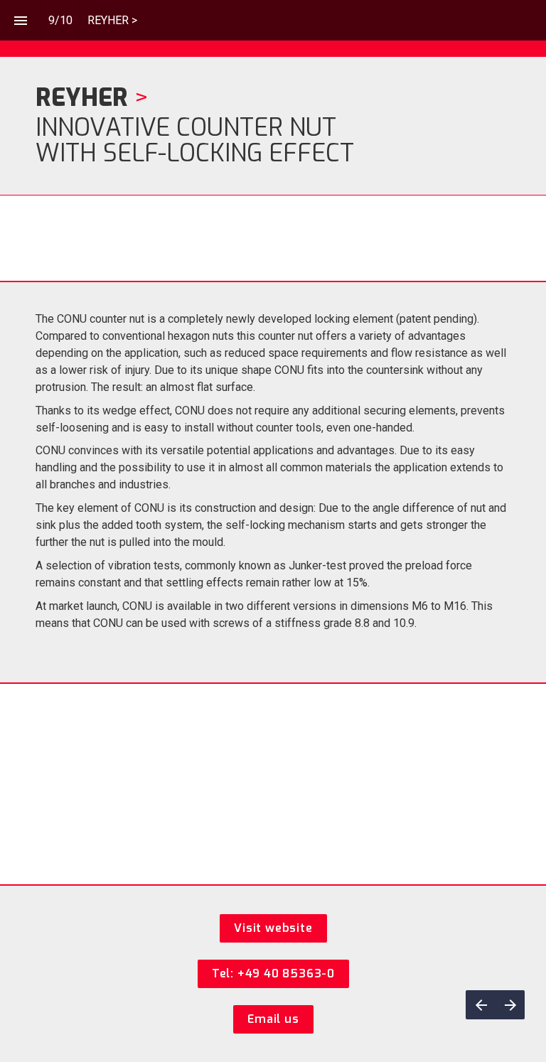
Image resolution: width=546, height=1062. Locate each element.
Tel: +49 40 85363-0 (273, 973)
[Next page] (510, 1004)
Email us (273, 1019)
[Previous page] (481, 1004)
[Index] (20, 20)
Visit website (273, 928)
